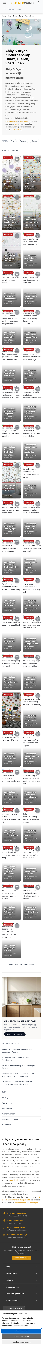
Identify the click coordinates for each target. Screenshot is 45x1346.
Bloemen (35, 141)
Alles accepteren (21, 1331)
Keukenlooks (7, 1103)
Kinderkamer (7, 1108)
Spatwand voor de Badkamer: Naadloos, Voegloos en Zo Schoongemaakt (18, 1074)
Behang (5, 1097)
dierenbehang (11, 121)
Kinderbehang (18, 16)
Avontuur (23, 141)
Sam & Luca (16, 129)
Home (4, 16)
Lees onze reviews (15, 1308)
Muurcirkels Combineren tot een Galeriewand (15, 1058)
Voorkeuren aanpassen (21, 1342)
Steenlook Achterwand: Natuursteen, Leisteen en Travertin (17, 1050)
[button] (38, 3)
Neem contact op (21, 1258)
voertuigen (24, 121)
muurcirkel (13, 1180)
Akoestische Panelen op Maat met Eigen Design (18, 1066)
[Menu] (4, 3)
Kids (9, 16)
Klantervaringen (8, 1114)
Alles (13, 141)
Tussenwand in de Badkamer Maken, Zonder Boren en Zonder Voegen (17, 1082)
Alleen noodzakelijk (21, 1336)
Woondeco (6, 1124)
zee (16, 124)
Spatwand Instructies (10, 1119)
